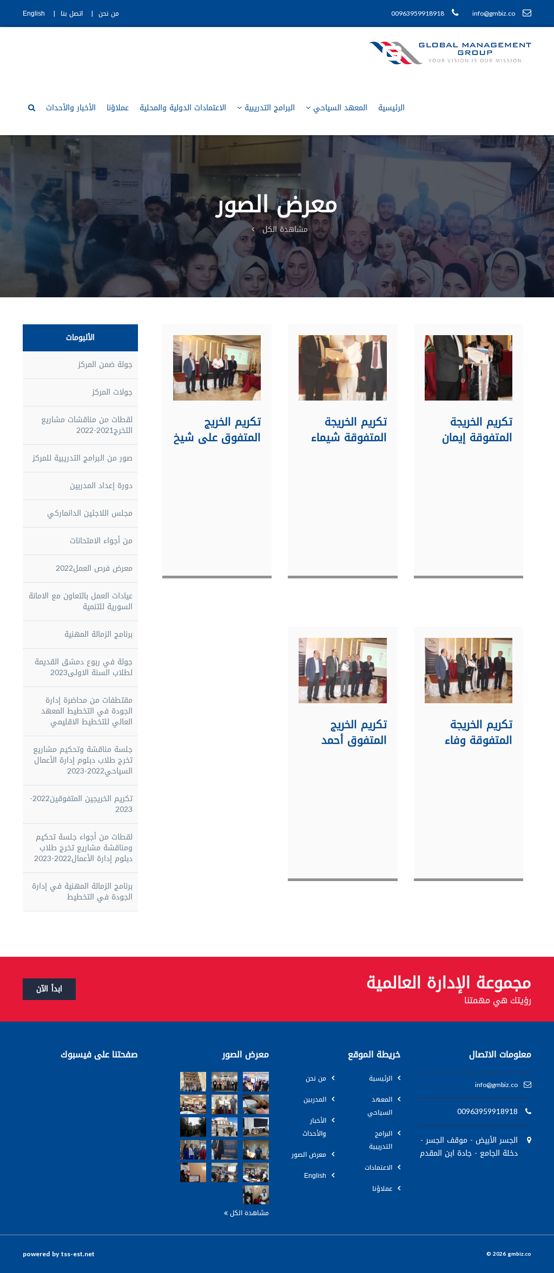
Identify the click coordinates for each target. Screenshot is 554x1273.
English (34, 13)
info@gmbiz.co (496, 1085)
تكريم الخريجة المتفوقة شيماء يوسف (349, 429)
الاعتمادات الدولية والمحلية (183, 108)
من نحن (108, 13)
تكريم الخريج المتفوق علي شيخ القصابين (217, 429)
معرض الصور (309, 1155)
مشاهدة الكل (285, 229)
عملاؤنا (118, 108)
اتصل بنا (72, 13)
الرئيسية (391, 108)
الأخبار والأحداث (71, 108)
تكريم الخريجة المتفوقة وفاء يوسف (478, 732)
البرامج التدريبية (270, 108)
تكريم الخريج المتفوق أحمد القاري (354, 732)
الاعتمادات (378, 1168)
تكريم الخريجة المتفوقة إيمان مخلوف (477, 429)
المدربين (315, 1099)
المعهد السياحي (340, 108)
